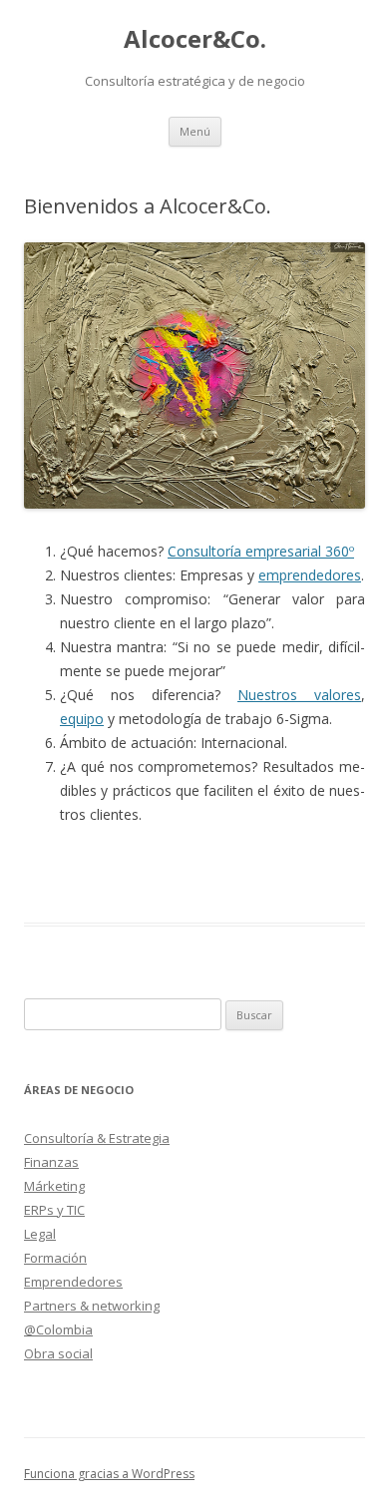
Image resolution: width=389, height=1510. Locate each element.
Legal (40, 1234)
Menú (195, 131)
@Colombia (58, 1329)
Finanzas (51, 1162)
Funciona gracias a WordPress (109, 1473)
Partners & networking (92, 1306)
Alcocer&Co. (195, 39)
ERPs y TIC (54, 1210)
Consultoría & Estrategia (97, 1138)
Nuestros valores (299, 694)
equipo (82, 718)
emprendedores (309, 575)
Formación (55, 1258)
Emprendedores (73, 1282)
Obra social (58, 1353)
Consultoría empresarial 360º (261, 551)
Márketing (54, 1186)
